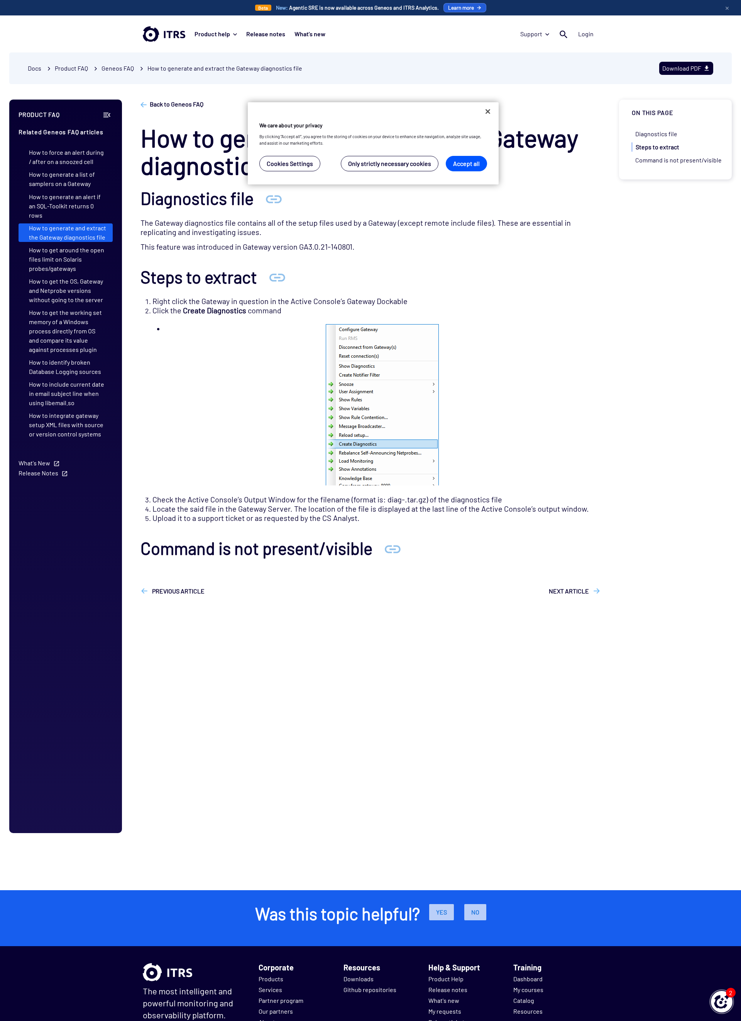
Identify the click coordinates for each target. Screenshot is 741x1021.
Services (270, 989)
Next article (569, 591)
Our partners (276, 1011)
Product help (212, 33)
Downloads (358, 978)
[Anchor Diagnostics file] (273, 198)
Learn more (461, 7)
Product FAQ (71, 68)
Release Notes (38, 473)
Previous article (178, 591)
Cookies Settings (290, 163)
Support (531, 33)
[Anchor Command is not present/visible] (392, 548)
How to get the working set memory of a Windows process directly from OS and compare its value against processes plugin (65, 331)
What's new (309, 33)
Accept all (466, 163)
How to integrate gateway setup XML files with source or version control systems (66, 425)
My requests (444, 1011)
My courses (528, 989)
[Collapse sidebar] (107, 114)
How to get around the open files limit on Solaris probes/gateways (66, 259)
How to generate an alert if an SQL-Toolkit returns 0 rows (65, 206)
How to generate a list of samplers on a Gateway (62, 179)
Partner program (281, 1000)
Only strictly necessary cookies (389, 163)
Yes (441, 912)
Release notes (265, 33)
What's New (34, 463)
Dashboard (528, 978)
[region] (373, 143)
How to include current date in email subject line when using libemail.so (66, 393)
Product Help (446, 978)
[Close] (487, 111)
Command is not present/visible (678, 160)
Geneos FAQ (118, 68)
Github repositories (369, 989)
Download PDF (681, 68)
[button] (721, 1001)
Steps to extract (657, 146)
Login (586, 33)
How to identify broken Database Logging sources (65, 366)
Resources (528, 1011)
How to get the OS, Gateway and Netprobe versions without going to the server (66, 290)
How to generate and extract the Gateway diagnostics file (224, 68)
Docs (34, 68)
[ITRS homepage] (164, 33)
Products (271, 978)
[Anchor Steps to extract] (277, 277)
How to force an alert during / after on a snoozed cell (66, 157)
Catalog (523, 1000)
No (475, 912)
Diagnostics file (656, 133)
